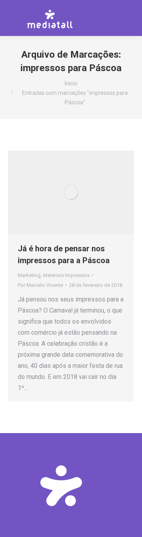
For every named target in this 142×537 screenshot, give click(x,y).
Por (40, 285)
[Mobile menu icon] (129, 17)
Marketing (29, 275)
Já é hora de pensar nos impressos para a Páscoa (64, 254)
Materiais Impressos (66, 275)
